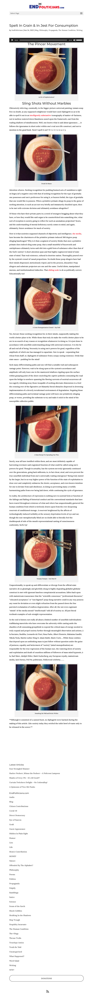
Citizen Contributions (18, 806)
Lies (11, 842)
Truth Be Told (15, 947)
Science (12, 902)
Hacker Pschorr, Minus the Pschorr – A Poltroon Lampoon (34, 773)
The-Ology (13, 933)
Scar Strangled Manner (19, 769)
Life (11, 847)
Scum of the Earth (17, 906)
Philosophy (43, 30)
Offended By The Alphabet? (21, 865)
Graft (11, 824)
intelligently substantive (40, 115)
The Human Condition (67, 30)
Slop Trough (14, 920)
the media (76, 233)
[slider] (79, 40)
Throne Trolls (15, 938)
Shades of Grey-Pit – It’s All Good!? (24, 778)
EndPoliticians (17, 30)
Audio (11, 797)
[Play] (12, 40)
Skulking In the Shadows (20, 915)
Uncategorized (15, 952)
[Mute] (74, 40)
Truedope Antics (16, 942)
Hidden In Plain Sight (18, 833)
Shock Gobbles (15, 911)
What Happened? (16, 956)
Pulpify (12, 888)
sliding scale (53, 270)
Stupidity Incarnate (17, 924)
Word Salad (14, 961)
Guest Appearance (17, 829)
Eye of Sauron (15, 820)
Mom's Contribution (18, 852)
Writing (79, 30)
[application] (46, 40)
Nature (12, 861)
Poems (12, 874)
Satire (12, 897)
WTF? (11, 970)
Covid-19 (13, 811)
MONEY (12, 856)
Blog (36, 30)
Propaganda (53, 30)
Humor (12, 838)
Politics (12, 879)
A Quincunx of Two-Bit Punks (22, 787)
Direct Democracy (17, 815)
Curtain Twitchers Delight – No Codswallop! (28, 782)
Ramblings (13, 892)
